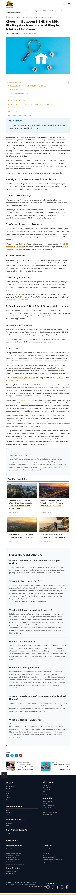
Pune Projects (12, 783)
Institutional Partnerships (50, 810)
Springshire (9, 799)
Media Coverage (11, 871)
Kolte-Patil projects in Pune (24, 378)
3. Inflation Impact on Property (20, 93)
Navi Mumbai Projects (16, 830)
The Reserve (10, 786)
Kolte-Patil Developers (18, 456)
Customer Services (48, 848)
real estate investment (27, 148)
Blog (13, 11)
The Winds (9, 788)
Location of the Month (23, 11)
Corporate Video (47, 814)
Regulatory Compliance (49, 862)
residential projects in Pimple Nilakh (21, 153)
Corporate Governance (13, 853)
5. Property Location (16, 100)
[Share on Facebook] (7, 755)
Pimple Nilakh (25, 400)
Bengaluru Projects (15, 819)
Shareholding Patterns (13, 855)
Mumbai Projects (14, 806)
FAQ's (44, 791)
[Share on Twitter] (12, 755)
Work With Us (12, 840)
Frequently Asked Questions (20, 115)
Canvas (8, 797)
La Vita (8, 833)
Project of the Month (46, 17)
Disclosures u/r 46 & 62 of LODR (16, 864)
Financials (9, 848)
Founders (45, 803)
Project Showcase (48, 857)
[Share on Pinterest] (20, 755)
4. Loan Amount (14, 97)
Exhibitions (9, 873)
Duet (7, 795)
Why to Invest (46, 787)
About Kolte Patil (47, 801)
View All (8, 802)
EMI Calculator (47, 851)
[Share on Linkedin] (16, 755)
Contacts (45, 794)
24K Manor (24, 297)
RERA (60, 378)
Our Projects (46, 789)
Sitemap (33, 882)
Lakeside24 (9, 823)
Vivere (8, 810)
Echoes (8, 791)
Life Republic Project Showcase (52, 859)
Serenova (9, 812)
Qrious (8, 793)
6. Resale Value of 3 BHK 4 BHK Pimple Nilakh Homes (30, 104)
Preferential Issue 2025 (13, 859)
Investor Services (11, 857)
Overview (45, 785)
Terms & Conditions (12, 882)
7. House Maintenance (17, 108)
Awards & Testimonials (49, 812)
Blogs (44, 855)
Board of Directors (48, 805)
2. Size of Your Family (16, 90)
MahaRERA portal (13, 380)
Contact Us (45, 853)
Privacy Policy (24, 882)
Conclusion (12, 111)
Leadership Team (47, 807)
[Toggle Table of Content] (66, 82)
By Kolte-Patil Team (12, 33)
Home (8, 11)
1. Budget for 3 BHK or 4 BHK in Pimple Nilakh (27, 86)
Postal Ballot (10, 862)
